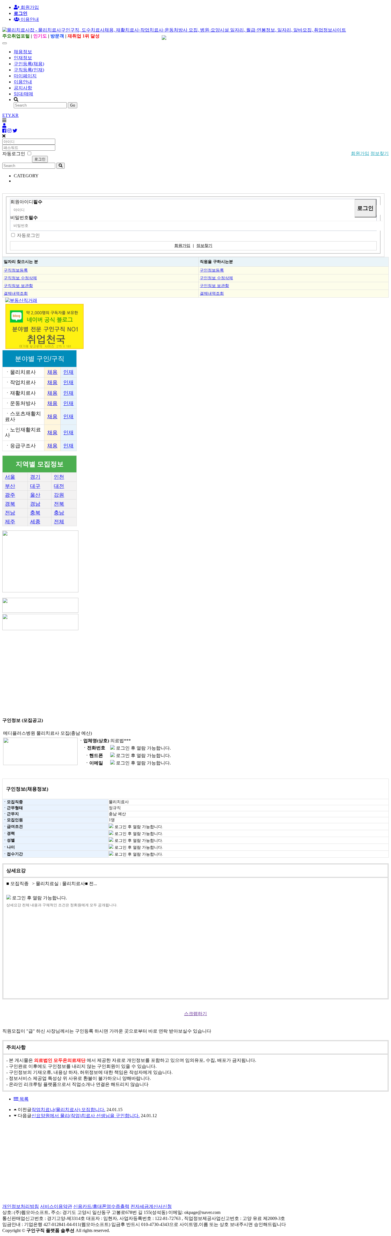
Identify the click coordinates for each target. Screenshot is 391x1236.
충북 (35, 513)
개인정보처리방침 (20, 1206)
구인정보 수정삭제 (216, 278)
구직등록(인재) (29, 69)
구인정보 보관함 (214, 285)
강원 (59, 495)
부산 (10, 486)
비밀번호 (24, 217)
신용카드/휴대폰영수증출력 (101, 1206)
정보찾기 (379, 153)
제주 (10, 521)
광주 (10, 495)
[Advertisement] (174, 671)
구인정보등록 (212, 270)
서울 (10, 477)
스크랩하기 (195, 1013)
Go (72, 105)
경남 (35, 504)
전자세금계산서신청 (151, 1206)
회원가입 (29, 7)
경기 (35, 477)
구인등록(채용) (29, 63)
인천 (59, 477)
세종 (35, 521)
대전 (59, 486)
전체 (59, 521)
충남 (59, 513)
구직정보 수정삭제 (20, 278)
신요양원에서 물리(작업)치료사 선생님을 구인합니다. (85, 1115)
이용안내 (23, 81)
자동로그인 (28, 235)
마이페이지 (25, 75)
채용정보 (23, 51)
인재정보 (23, 57)
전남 (10, 513)
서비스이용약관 (56, 1206)
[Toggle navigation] (4, 43)
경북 (10, 504)
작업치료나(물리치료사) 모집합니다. (68, 1109)
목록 (23, 1099)
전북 (59, 504)
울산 (35, 495)
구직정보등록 (16, 270)
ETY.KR (10, 115)
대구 (35, 486)
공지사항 (23, 87)
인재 (68, 372)
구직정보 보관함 (18, 285)
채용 (52, 372)
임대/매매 (23, 93)
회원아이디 (26, 201)
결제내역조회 (16, 293)
